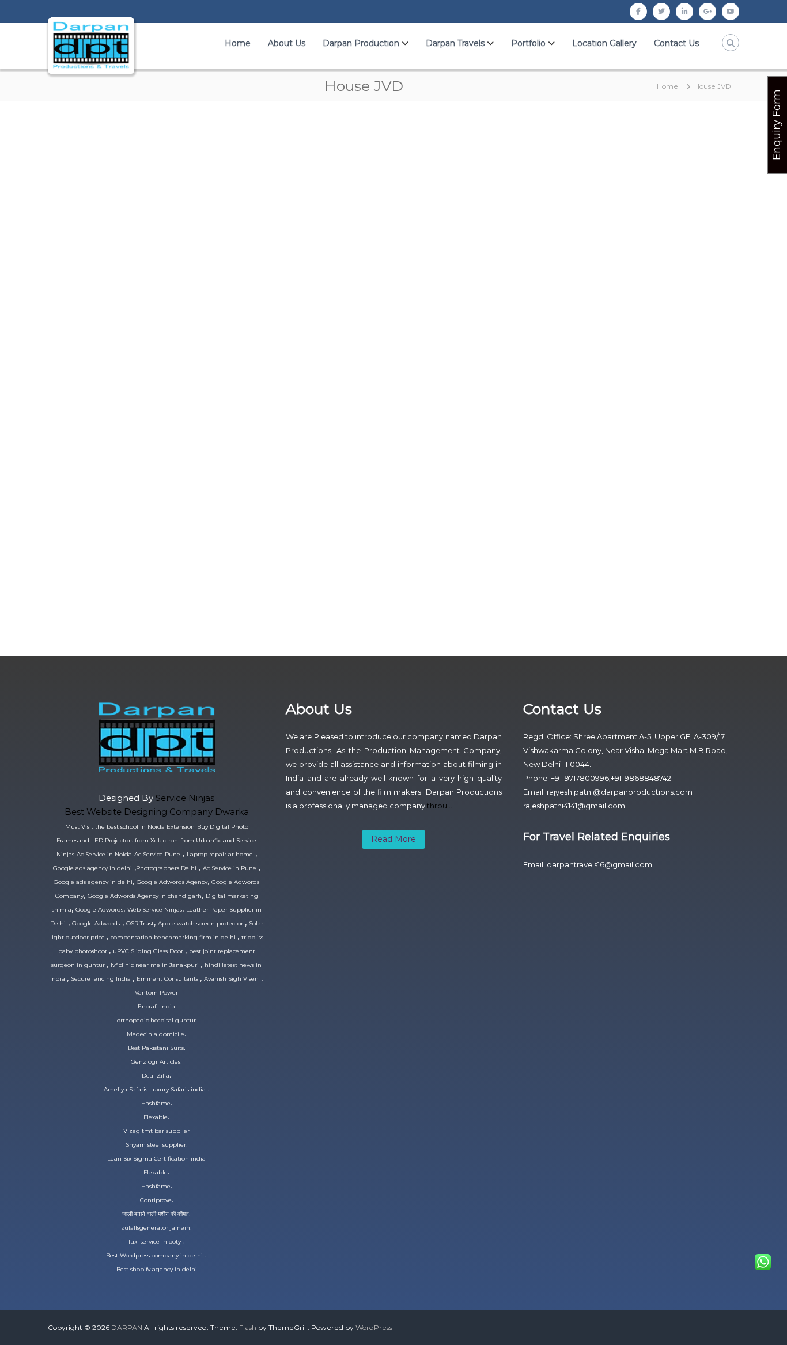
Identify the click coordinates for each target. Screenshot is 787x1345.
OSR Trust (140, 923)
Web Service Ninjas (154, 909)
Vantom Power (156, 992)
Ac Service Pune (157, 854)
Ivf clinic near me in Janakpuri (155, 965)
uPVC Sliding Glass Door (149, 951)
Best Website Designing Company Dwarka (157, 811)
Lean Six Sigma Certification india (156, 1158)
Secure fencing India (102, 979)
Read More (393, 839)
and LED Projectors (106, 840)
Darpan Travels (455, 43)
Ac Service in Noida (104, 854)
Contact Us (676, 43)
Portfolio (528, 43)
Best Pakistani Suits (156, 1048)
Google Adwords (99, 909)
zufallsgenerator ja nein (155, 1227)
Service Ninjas (185, 797)
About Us (286, 43)
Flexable (155, 1117)
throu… (439, 805)
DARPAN (126, 1327)
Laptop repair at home (220, 854)
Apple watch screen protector (201, 923)
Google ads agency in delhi (92, 868)
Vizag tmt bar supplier (156, 1131)
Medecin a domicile (155, 1034)
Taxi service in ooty (154, 1241)
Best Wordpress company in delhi (154, 1255)
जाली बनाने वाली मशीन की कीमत (155, 1214)
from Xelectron (156, 840)
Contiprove (156, 1200)
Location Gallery (604, 43)
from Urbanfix (200, 840)
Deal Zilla (155, 1075)
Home (238, 43)
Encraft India (156, 1006)
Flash (247, 1327)
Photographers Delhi (166, 868)
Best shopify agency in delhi (156, 1269)
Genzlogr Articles (155, 1062)
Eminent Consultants (168, 979)
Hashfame (156, 1103)
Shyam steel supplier (156, 1144)
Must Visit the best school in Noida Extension (130, 826)
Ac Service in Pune (229, 868)
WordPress (373, 1327)
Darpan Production (361, 43)
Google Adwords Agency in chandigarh (145, 896)
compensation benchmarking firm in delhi (174, 937)
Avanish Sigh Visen (231, 979)
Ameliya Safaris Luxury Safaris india (155, 1089)
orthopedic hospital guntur (156, 1020)
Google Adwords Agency (172, 882)
